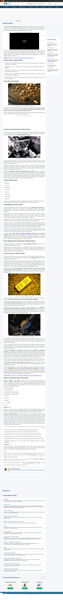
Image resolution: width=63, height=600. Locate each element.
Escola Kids (43, 6)
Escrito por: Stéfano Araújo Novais (13, 468)
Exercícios (50, 6)
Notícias (56, 6)
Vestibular (30, 6)
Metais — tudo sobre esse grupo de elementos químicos (21, 58)
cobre (24, 201)
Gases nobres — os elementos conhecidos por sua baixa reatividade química (26, 375)
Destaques (14, 6)
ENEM (37, 6)
